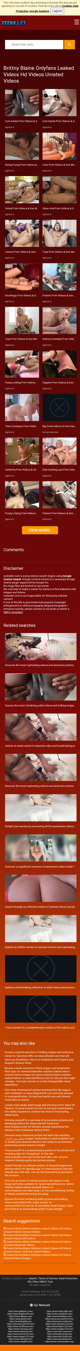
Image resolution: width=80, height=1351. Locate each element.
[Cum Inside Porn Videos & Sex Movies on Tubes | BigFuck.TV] (22, 115)
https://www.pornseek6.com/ (59, 1321)
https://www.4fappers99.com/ (20, 1314)
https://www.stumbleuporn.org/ (59, 1341)
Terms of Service (48, 1278)
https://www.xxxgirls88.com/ (60, 1311)
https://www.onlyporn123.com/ (59, 1329)
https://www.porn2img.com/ (59, 1334)
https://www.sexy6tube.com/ (60, 1314)
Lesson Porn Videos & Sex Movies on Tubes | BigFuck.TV (38, 251)
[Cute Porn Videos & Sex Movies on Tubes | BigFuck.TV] (60, 159)
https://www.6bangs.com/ (20, 1316)
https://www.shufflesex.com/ (20, 1326)
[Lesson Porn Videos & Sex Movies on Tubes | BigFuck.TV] (22, 246)
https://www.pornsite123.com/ (20, 1324)
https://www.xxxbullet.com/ (20, 1331)
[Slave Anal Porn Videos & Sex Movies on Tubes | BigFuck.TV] (60, 202)
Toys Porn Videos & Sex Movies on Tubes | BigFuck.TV (36, 339)
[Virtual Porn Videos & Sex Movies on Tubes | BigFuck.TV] (22, 202)
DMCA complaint (13, 612)
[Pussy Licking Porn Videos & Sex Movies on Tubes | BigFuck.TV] (22, 376)
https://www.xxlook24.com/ (21, 1341)
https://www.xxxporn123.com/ (20, 1336)
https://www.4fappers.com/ (20, 1311)
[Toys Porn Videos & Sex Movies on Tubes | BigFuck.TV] (22, 333)
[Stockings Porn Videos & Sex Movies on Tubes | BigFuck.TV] (22, 289)
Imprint (33, 1278)
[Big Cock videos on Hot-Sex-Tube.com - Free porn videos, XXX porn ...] (60, 420)
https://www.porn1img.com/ (59, 1331)
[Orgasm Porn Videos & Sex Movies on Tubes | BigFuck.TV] (60, 376)
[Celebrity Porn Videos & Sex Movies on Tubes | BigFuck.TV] (22, 463)
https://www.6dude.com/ (20, 1319)
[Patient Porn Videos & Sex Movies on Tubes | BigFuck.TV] (60, 289)
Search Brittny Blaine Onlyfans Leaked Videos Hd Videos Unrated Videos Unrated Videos (37, 1230)
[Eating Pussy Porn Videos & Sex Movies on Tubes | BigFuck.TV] (22, 159)
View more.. (40, 530)
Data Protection (68, 1278)
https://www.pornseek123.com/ (59, 1319)
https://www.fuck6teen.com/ (59, 1316)
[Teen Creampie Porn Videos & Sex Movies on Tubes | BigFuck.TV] (22, 420)
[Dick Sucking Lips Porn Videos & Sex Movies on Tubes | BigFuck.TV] (60, 463)
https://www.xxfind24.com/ (21, 1339)
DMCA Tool (46, 1281)
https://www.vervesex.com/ (20, 1329)
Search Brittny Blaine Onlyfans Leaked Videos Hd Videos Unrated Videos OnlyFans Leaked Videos (37, 1250)
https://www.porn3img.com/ (59, 1336)
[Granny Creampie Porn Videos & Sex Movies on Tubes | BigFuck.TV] (60, 333)
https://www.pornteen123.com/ (59, 1324)
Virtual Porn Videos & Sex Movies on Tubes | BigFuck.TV (37, 208)
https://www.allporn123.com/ (59, 1326)
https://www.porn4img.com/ (59, 1339)
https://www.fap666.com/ (20, 1321)
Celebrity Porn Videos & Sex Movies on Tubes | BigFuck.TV (39, 469)
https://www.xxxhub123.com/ (20, 1334)
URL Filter (32, 1281)
